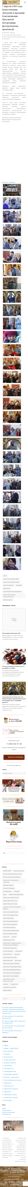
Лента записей (6, 1110)
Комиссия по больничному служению (10, 881)
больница (16, 891)
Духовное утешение (10, 1062)
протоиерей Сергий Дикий (11, 976)
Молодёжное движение (11, 1074)
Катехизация (8, 1065)
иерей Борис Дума (8, 918)
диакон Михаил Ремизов (10, 904)
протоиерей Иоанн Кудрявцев (12, 591)
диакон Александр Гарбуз (11, 579)
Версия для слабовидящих (15, 757)
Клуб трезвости (8, 1068)
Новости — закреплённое (11, 1077)
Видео (5, 1182)
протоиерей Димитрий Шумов (11, 969)
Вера (13, 32)
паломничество (7, 954)
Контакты (12, 1182)
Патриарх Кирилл (8, 885)
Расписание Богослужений (11, 1179)
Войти (4, 1108)
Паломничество (9, 1086)
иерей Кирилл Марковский (11, 930)
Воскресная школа (18, 871)
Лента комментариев (8, 1112)
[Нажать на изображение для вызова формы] (14, 842)
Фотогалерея (6, 38)
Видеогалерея (17, 35)
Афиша (6, 1045)
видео (5, 575)
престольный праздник (10, 957)
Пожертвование (14, 1184)
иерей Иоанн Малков (9, 927)
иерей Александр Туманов (11, 582)
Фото (22, 1179)
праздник (19, 585)
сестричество (14, 984)
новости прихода (8, 585)
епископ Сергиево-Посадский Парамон (11, 908)
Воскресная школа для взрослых (12, 874)
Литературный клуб (10, 1071)
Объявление (7, 1083)
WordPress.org (6, 1114)
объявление (18, 951)
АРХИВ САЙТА (7, 871)
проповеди (6, 588)
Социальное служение (11, 1097)
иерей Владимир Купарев (10, 921)
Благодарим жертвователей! (11, 633)
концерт (14, 936)
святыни (5, 984)
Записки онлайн (21, 1182)
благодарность (7, 891)
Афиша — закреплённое (11, 1048)
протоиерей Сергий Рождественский (9, 595)
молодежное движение (10, 948)
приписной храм (8, 960)
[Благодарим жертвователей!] (14, 619)
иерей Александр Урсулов (10, 915)
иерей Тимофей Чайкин (10, 933)
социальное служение (9, 987)
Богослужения (8, 35)
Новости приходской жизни (10, 37)
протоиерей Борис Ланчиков (11, 963)
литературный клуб (8, 940)
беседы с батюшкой (8, 888)
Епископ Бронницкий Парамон (12, 877)
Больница (7, 1054)
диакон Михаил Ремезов (10, 900)
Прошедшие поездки (10, 1094)
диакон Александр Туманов (11, 897)
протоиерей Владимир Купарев (12, 966)
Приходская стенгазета (11, 1088)
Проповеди (22, 37)
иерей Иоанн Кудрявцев (10, 924)
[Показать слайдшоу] (8, 182)
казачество (6, 936)
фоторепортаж (7, 600)
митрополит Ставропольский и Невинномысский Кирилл (12, 944)
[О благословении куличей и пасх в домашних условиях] (14, 656)
